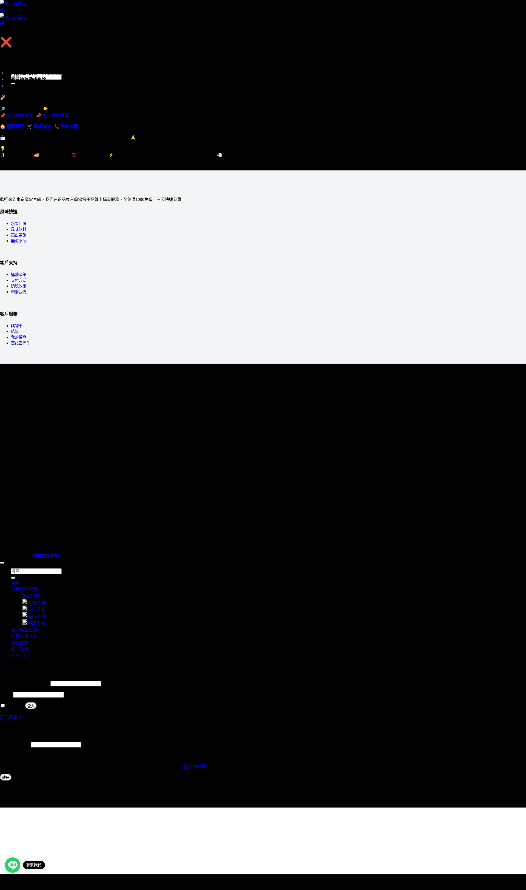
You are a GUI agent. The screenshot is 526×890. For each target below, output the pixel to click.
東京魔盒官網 (46, 556)
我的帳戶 (18, 337)
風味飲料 (18, 229)
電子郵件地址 (15, 744)
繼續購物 (42, 126)
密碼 (6, 694)
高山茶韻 (18, 235)
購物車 (16, 326)
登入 (31, 706)
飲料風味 (36, 609)
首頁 (15, 582)
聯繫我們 (18, 292)
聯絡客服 (69, 126)
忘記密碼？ (20, 343)
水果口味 (18, 223)
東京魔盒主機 (24, 52)
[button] (12, 33)
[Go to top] (2, 563)
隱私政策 (18, 286)
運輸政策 (18, 274)
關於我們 (19, 649)
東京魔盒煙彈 (55, 115)
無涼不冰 (18, 241)
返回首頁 (15, 126)
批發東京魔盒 (24, 636)
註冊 (5, 777)
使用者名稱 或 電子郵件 (24, 683)
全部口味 (30, 596)
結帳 (15, 331)
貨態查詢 (19, 643)
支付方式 (18, 280)
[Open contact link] (12, 865)
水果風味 (36, 602)
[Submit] (13, 578)
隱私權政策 (195, 766)
